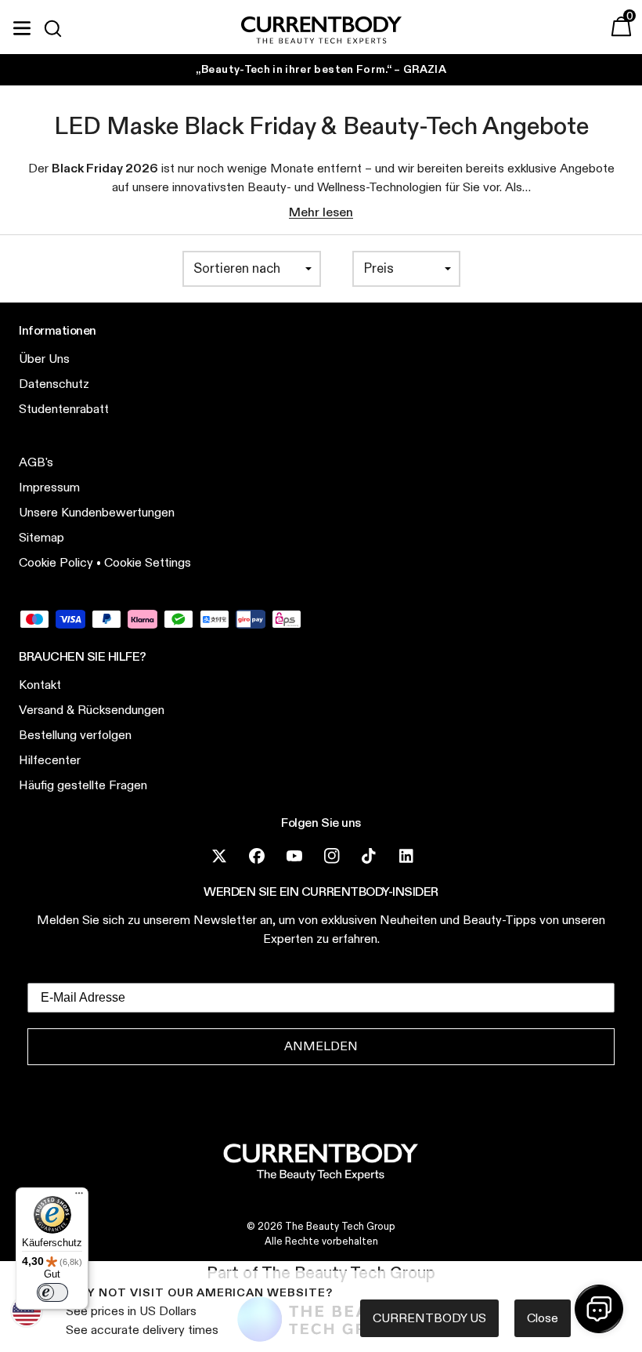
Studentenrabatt (64, 408)
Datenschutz (54, 383)
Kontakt (40, 684)
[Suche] (59, 28)
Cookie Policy (56, 562)
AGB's (36, 462)
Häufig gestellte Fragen (83, 784)
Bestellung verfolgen (75, 734)
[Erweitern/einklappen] (22, 25)
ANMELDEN (321, 1045)
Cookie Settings (147, 562)
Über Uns (44, 358)
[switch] (52, 1292)
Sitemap (41, 537)
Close (542, 1317)
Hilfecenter (50, 759)
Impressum (49, 487)
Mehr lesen (321, 212)
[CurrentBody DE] (321, 30)
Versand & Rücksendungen (91, 709)
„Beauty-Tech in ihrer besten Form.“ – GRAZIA (321, 69)
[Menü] (79, 1196)
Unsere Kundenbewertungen (97, 512)
